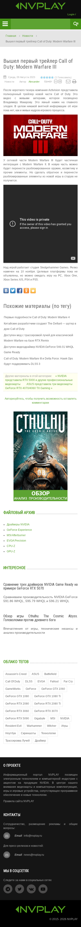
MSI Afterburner (16, 535)
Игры (64, 725)
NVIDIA (64, 718)
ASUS (35, 674)
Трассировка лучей (17, 740)
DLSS (28, 681)
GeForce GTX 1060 (53, 688)
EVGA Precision (16, 540)
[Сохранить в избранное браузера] (33, 290)
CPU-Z (11, 546)
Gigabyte (39, 718)
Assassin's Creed (16, 674)
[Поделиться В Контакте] (6, 290)
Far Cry (68, 681)
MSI (52, 718)
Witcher (51, 725)
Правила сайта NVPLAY (18, 801)
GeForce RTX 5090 (17, 718)
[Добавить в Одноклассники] (26, 290)
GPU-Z (11, 551)
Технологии (48, 733)
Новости (27, 35)
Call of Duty (12, 681)
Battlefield (50, 674)
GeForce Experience (19, 529)
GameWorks (12, 688)
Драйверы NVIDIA (18, 524)
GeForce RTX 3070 (46, 711)
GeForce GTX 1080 (17, 696)
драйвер (40, 740)
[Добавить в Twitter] (13, 290)
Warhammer (34, 725)
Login (71, 14)
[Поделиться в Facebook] (19, 290)
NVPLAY (72, 919)
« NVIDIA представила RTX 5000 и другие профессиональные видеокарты (39, 380)
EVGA (41, 681)
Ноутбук (10, 733)
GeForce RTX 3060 (17, 711)
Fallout (54, 681)
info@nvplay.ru (33, 835)
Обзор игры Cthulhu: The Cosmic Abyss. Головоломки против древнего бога (40, 618)
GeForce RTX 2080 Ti (47, 703)
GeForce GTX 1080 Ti (47, 696)
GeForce (31, 688)
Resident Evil (13, 725)
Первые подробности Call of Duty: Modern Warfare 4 (37, 317)
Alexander (34, 81)
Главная (11, 35)
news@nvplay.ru (34, 854)
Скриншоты (28, 733)
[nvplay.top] (40, 5)
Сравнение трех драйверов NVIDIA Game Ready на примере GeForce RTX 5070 (40, 586)
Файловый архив (19, 512)
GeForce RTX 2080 (17, 703)
